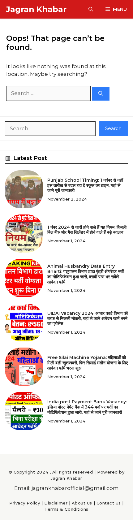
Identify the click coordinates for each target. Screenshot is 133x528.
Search (113, 128)
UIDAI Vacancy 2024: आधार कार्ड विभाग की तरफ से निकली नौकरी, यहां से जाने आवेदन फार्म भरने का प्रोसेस (87, 318)
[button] (90, 9)
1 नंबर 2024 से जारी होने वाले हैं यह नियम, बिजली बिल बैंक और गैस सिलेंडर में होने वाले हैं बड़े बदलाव (87, 229)
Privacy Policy (24, 502)
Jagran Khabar (36, 9)
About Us (82, 502)
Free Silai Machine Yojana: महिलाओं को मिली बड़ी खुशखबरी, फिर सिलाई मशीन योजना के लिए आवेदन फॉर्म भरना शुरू (87, 363)
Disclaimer (55, 502)
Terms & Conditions (66, 509)
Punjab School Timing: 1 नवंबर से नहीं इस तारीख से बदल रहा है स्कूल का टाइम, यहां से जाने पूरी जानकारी (85, 185)
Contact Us (109, 502)
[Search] (100, 94)
